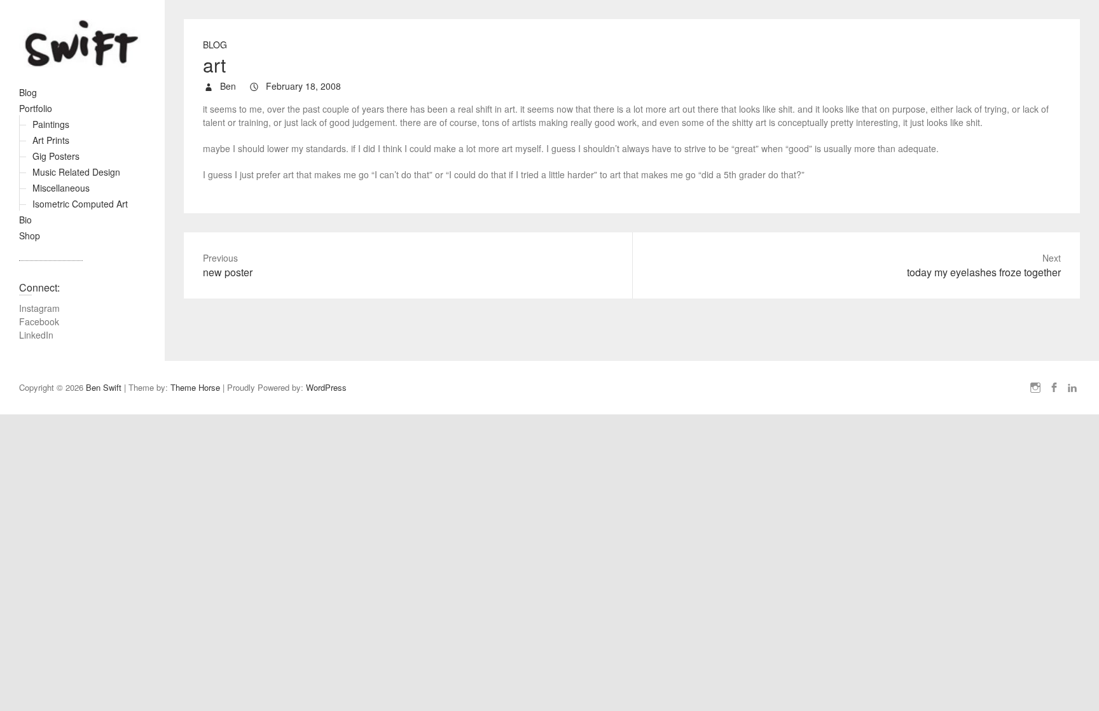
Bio (25, 219)
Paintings (50, 124)
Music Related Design (76, 171)
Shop (29, 235)
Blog (28, 92)
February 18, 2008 (302, 86)
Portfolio (35, 108)
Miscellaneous (61, 187)
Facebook (39, 321)
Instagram (39, 308)
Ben (227, 86)
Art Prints (50, 140)
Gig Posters (55, 156)
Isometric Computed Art (80, 203)
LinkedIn (36, 334)
